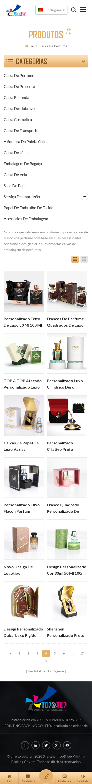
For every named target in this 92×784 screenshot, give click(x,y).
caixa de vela (15, 174)
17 (82, 653)
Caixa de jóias (16, 152)
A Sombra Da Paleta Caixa (26, 141)
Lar (31, 46)
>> (46, 661)
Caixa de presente (19, 86)
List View (84, 259)
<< (10, 653)
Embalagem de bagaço (23, 163)
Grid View (75, 259)
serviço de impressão (22, 196)
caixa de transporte (21, 130)
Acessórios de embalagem (26, 218)
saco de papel (15, 185)
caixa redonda (16, 97)
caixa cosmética (18, 119)
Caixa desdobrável (20, 108)
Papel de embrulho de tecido (28, 207)
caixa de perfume (53, 46)
